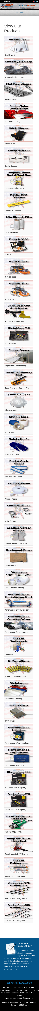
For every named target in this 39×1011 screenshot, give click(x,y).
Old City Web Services (27, 1002)
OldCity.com (23, 1005)
